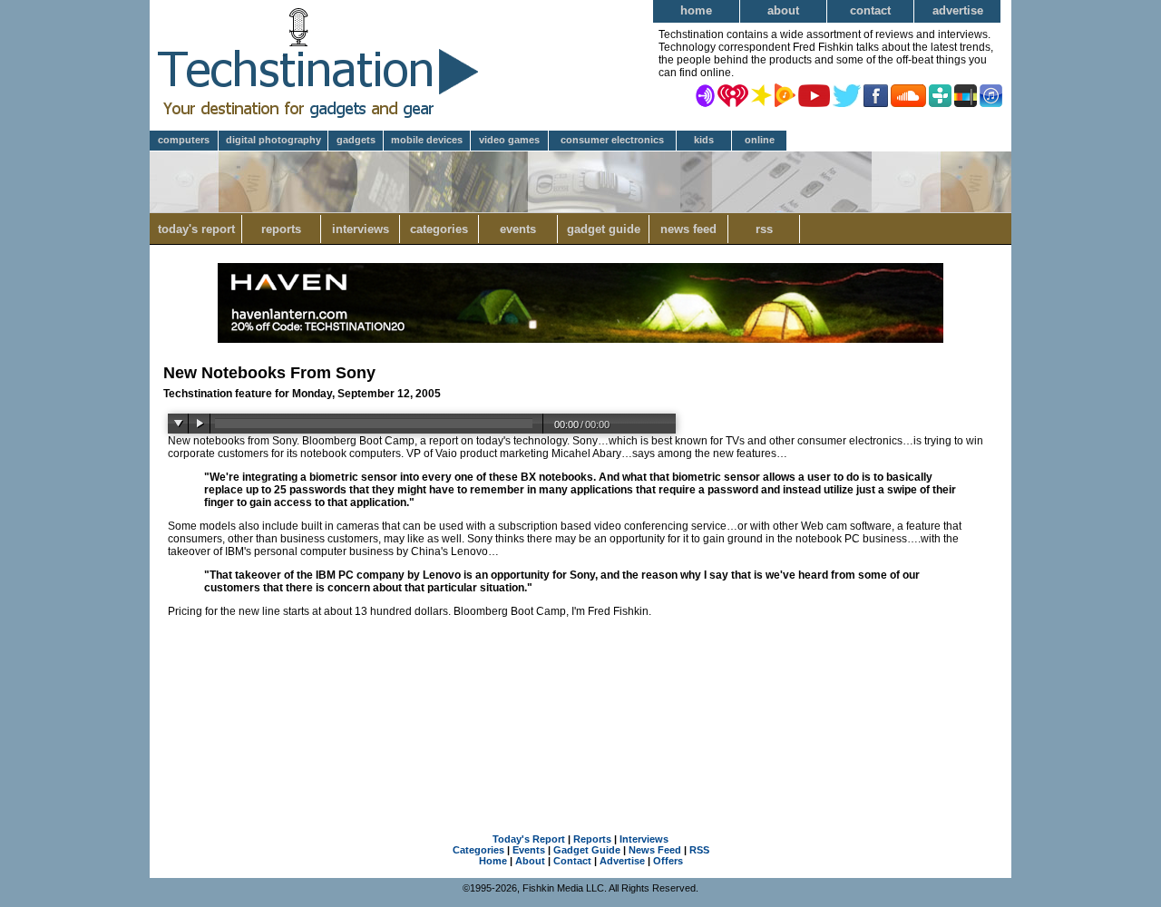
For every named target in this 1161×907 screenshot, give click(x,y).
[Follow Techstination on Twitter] (847, 94)
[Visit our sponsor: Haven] (580, 339)
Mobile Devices (427, 139)
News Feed (688, 229)
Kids (704, 139)
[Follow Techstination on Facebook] (875, 94)
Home (696, 10)
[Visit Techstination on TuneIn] (940, 94)
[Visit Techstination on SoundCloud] (908, 94)
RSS (764, 229)
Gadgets (356, 139)
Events (518, 229)
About (783, 10)
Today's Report (196, 229)
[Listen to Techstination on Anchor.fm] (705, 94)
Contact (870, 10)
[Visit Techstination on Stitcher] (965, 94)
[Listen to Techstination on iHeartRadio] (732, 94)
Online (760, 139)
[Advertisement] (580, 721)
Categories (439, 229)
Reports (281, 229)
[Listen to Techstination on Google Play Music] (785, 94)
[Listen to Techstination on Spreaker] (761, 94)
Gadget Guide (603, 229)
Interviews (360, 229)
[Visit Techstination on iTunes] (991, 94)
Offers (668, 860)
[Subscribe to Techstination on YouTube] (814, 94)
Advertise (957, 10)
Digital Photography (273, 139)
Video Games (509, 139)
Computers (184, 139)
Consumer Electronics (612, 139)
